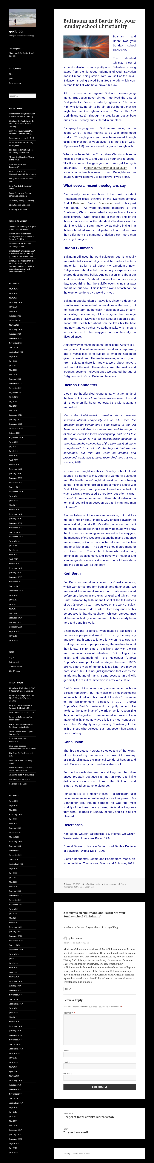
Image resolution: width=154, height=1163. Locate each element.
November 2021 (16, 388)
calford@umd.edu (92, 884)
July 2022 (13, 361)
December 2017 (15, 577)
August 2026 (14, 289)
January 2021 (15, 419)
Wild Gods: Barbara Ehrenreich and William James (22, 172)
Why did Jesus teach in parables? (20, 245)
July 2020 (13, 446)
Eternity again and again (19, 205)
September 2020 (16, 437)
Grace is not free (26, 256)
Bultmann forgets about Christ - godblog (96, 927)
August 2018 (14, 541)
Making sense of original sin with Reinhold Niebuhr (21, 269)
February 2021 (15, 415)
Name (66, 1050)
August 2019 (14, 496)
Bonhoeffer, (106, 203)
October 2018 (14, 532)
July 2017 (13, 599)
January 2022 (15, 379)
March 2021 (14, 410)
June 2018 (13, 550)
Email (66, 1062)
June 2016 (13, 640)
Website (67, 1073)
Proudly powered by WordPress (76, 1153)
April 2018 (13, 559)
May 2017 (13, 609)
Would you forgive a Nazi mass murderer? (22, 228)
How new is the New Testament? (17, 165)
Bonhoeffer (68, 887)
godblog (16, 31)
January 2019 (15, 518)
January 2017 (15, 622)
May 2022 (13, 370)
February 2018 (15, 568)
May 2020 (13, 455)
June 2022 (13, 365)
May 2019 (13, 505)
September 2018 (16, 536)
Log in (11, 657)
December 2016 (15, 627)
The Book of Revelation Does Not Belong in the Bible (21, 151)
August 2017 (14, 595)
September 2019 (16, 491)
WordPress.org (15, 671)
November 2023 (16, 320)
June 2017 (13, 604)
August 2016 (14, 631)
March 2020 (14, 464)
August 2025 (14, 293)
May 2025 (13, 298)
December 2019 (15, 478)
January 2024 (15, 316)
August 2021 (14, 397)
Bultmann (78, 887)
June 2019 (13, 500)
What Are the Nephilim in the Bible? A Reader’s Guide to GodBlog (21, 124)
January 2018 (15, 572)
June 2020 (13, 451)
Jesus (11, 78)
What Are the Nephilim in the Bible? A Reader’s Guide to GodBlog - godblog (21, 264)
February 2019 (15, 514)
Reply (68, 989)
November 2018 (16, 527)
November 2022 (16, 343)
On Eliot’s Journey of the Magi (21, 200)
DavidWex (13, 233)
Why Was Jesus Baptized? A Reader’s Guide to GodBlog (20, 132)
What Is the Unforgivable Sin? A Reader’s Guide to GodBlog (22, 115)
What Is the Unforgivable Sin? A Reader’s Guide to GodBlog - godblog (22, 254)
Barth (123, 884)
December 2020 (15, 424)
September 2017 (16, 590)
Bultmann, (79, 203)
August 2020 (14, 442)
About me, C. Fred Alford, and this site (21, 54)
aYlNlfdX (13, 226)
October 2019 (14, 487)
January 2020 (15, 473)
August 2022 (14, 356)
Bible (11, 74)
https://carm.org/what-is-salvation (106, 167)
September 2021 (16, 392)
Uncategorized (15, 83)
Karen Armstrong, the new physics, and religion (20, 194)
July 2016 (13, 636)
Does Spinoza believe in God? (21, 138)
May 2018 (13, 554)
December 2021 (15, 383)
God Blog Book (15, 48)
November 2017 (16, 581)
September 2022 (16, 352)
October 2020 (14, 433)
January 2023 (15, 334)
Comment (69, 1013)
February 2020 (15, 469)
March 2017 (14, 613)
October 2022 (14, 347)
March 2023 (14, 325)
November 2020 (16, 428)
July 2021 (13, 401)
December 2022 (15, 338)
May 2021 (13, 406)
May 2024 (13, 311)
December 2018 (15, 523)
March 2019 (14, 509)
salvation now (88, 887)
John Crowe (75, 938)
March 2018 (14, 563)
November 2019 (16, 482)
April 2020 (13, 460)
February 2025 (15, 302)
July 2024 (13, 307)
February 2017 (15, 618)
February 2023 (15, 329)
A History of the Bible (18, 209)
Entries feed (14, 662)
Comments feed (15, 666)
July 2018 (13, 545)
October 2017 (14, 586)
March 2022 (14, 374)
